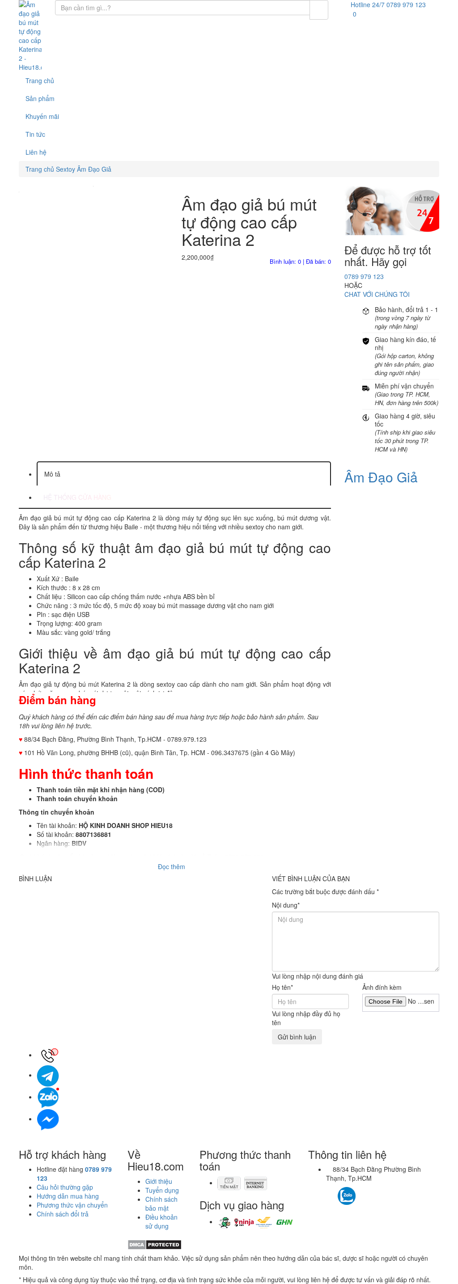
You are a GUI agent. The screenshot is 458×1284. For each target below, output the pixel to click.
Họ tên (282, 987)
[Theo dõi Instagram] (362, 1191)
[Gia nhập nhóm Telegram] (385, 1198)
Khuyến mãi (42, 116)
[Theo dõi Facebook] (330, 1191)
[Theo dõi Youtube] (371, 1191)
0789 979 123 (364, 276)
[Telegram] (48, 1074)
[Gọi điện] (48, 1054)
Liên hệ (36, 152)
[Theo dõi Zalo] (347, 1195)
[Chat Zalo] (48, 1096)
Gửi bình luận (297, 1036)
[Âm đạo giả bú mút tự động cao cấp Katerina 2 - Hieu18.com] (30, 36)
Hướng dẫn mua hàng (68, 1195)
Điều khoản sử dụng (161, 1221)
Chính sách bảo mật (161, 1203)
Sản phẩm (40, 98)
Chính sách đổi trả (63, 1213)
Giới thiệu (158, 1181)
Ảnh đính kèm (382, 987)
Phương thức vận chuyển (72, 1204)
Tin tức (35, 134)
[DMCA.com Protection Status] (154, 1243)
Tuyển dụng (162, 1190)
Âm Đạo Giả (381, 476)
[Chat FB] (48, 1118)
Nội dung (286, 904)
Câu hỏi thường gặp (65, 1187)
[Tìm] (319, 10)
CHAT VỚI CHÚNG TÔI (377, 294)
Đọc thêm (172, 866)
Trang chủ (39, 80)
